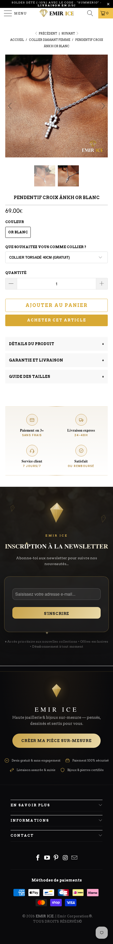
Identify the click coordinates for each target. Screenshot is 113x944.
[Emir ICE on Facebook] (38, 837)
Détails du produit (56, 322)
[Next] (102, 95)
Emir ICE (45, 895)
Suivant (68, 33)
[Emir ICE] (56, 13)
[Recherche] (91, 13)
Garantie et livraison (56, 339)
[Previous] (10, 95)
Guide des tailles (56, 355)
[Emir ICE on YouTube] (47, 837)
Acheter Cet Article (56, 299)
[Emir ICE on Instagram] (65, 837)
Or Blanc (18, 211)
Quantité (15, 252)
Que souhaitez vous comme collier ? (45, 226)
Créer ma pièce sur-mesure (56, 719)
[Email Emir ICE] (75, 837)
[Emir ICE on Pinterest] (56, 837)
